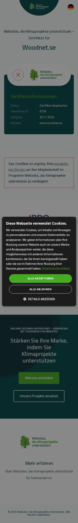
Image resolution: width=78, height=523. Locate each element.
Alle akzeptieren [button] (40, 278)
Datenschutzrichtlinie (56, 268)
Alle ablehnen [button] (40, 289)
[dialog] (39, 261)
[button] (39, 299)
